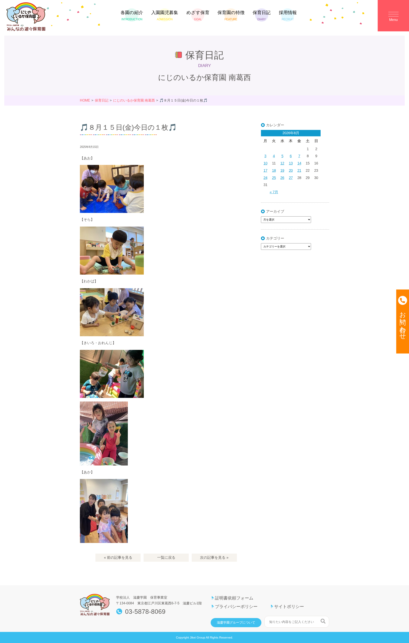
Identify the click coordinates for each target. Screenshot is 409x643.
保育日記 (262, 15)
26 (282, 178)
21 (299, 171)
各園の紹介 (132, 15)
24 (265, 178)
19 (282, 171)
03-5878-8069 (145, 611)
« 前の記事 (118, 558)
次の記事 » (214, 558)
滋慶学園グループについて (236, 622)
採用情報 (288, 15)
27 (291, 178)
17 (265, 171)
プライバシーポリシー (236, 606)
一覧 (166, 558)
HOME (85, 100)
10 (265, 163)
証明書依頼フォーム (234, 598)
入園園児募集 (164, 15)
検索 (323, 621)
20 (291, 171)
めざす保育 (197, 15)
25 (274, 178)
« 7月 (274, 192)
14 (299, 163)
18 (274, 171)
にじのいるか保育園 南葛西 (134, 100)
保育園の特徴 (231, 15)
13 (291, 163)
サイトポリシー (289, 606)
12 (282, 163)
